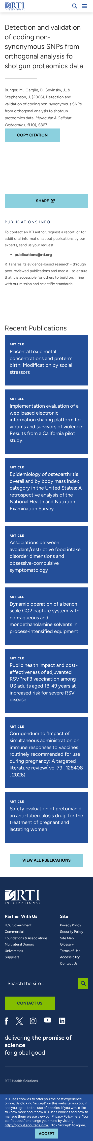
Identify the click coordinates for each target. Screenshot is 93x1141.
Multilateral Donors (19, 944)
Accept (48, 1133)
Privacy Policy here (66, 1116)
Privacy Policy (70, 925)
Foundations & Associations (26, 938)
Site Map (67, 938)
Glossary (67, 944)
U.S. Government (18, 925)
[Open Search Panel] (74, 6)
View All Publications (46, 860)
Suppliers (12, 957)
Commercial (14, 932)
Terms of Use (70, 951)
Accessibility (70, 957)
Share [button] (42, 200)
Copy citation (32, 135)
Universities (14, 951)
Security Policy (71, 932)
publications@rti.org (33, 254)
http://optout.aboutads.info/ (26, 1125)
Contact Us (69, 963)
